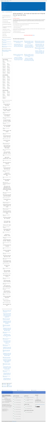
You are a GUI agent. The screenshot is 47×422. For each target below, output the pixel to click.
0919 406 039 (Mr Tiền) (29, 408)
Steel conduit (38, 404)
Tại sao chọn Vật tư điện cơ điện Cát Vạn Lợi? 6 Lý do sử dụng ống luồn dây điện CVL (7, 315)
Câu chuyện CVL (4, 8)
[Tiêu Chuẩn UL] (4, 383)
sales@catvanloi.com (4, 410)
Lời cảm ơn (3, 6)
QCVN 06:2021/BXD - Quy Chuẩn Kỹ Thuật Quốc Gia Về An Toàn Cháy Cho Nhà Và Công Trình (18, 46)
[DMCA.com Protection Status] (37, 406)
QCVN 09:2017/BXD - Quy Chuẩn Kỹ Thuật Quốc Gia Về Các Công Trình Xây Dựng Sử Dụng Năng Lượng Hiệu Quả (39, 46)
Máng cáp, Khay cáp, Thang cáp (6, 37)
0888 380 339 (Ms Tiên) (18, 409)
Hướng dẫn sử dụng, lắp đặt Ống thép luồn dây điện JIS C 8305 (7, 354)
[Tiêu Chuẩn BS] (4, 384)
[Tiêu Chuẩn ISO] (4, 386)
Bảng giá (3, 9)
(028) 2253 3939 (7, 402)
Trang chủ (3, 2)
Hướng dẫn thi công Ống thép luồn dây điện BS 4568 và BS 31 (7, 360)
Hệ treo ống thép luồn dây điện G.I (6, 25)
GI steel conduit (42, 404)
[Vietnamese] (3, 0)
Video (4, 308)
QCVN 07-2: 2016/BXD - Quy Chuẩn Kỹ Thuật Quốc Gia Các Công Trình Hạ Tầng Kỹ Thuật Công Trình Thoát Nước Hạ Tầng (29, 60)
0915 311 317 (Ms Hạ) (18, 416)
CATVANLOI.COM (14, 421)
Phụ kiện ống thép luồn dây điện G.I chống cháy (6, 27)
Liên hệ (3, 10)
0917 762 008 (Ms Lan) (18, 404)
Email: (3, 408)
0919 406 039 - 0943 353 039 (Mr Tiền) (30, 400)
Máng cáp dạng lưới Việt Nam (6, 32)
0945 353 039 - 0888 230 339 (30, 402)
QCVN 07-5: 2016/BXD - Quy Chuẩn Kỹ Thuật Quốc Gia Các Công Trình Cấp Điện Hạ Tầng (18, 59)
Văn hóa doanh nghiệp (4, 4)
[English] (6, 0)
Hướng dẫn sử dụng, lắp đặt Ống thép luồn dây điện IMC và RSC (7, 329)
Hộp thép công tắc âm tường (6, 22)
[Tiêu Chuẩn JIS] (9, 383)
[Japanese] (8, 0)
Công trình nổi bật (6, 99)
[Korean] (11, 0)
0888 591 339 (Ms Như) (18, 411)
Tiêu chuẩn (38, 399)
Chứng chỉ (3, 7)
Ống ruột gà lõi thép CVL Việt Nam (6, 17)
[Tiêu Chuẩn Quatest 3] (9, 385)
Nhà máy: (4, 400)
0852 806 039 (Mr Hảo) (18, 418)
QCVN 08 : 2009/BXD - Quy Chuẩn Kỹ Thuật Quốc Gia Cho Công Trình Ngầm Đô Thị (39, 52)
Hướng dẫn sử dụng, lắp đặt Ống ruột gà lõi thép (7, 348)
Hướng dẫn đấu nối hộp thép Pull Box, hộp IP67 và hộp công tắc (7, 368)
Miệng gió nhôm (4, 35)
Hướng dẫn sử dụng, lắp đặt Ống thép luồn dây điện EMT (7, 322)
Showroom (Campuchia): (6, 403)
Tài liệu (37, 397)
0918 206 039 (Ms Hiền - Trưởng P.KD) (19, 397)
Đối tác (4, 57)
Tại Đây (33, 35)
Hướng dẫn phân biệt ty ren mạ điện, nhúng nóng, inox (7, 342)
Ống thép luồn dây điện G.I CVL (6, 15)
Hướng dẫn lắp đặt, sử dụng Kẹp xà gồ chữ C (7, 374)
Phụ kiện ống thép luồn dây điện (6, 19)
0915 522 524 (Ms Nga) (18, 402)
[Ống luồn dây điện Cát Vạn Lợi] (23, 1)
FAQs (37, 398)
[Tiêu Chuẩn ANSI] (9, 386)
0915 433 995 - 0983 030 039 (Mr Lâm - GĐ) (30, 397)
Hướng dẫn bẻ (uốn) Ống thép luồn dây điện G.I (7, 335)
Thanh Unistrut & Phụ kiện (6, 29)
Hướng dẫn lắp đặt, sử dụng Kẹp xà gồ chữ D (7, 379)
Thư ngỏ (3, 5)
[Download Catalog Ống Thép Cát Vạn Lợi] (9, 390)
